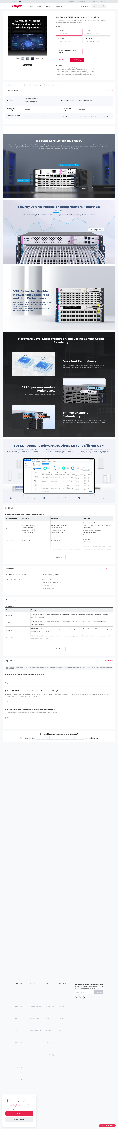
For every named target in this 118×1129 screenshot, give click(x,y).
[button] (13, 58)
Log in (103, 1)
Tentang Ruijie (19, 1006)
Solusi (39, 6)
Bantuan (48, 6)
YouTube (61, 1018)
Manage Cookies (19, 1120)
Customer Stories (19, 1079)
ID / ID (93, 1)
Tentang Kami (85, 6)
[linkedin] (80, 997)
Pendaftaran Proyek (35, 1030)
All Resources (109, 569)
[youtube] (76, 997)
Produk (30, 6)
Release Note (46, 585)
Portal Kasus (49, 1030)
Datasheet (62, 60)
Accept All (19, 1114)
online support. (10, 668)
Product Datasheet (10, 579)
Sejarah (17, 1018)
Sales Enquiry (77, 60)
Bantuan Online (50, 1006)
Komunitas (59, 6)
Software (44, 579)
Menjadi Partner (34, 1018)
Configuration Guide (48, 588)
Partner (71, 1)
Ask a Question (109, 660)
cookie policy (14, 1105)
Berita (16, 1030)
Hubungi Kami (83, 1)
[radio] (37, 738)
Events (16, 1055)
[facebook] (84, 997)
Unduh (47, 1018)
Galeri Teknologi (50, 1055)
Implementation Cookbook (50, 582)
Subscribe (99, 992)
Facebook (61, 1006)
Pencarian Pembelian (20, 1067)
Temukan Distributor (36, 1006)
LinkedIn (61, 1030)
